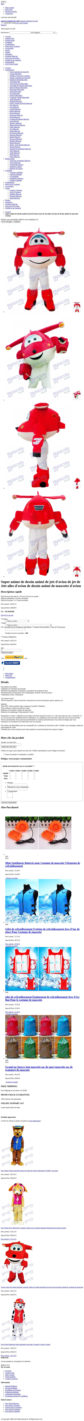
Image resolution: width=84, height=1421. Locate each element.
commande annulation (12, 1394)
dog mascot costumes (12, 1405)
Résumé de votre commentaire (18, 787)
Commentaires (10, 677)
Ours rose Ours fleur (12, 58)
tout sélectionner (35, 1121)
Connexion (9, 13)
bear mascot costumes (12, 1409)
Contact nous (9, 1373)
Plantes (7, 52)
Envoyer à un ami (7, 615)
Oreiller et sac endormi (13, 60)
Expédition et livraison (13, 1390)
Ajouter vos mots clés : (9, 742)
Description (9, 673)
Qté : (2, 648)
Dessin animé (10, 40)
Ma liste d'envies (11, 12)
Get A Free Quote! (21, 23)
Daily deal (8, 10)
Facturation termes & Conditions (16, 1396)
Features (9, 62)
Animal (9, 38)
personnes (8, 54)
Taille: (3, 623)
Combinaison (9, 44)
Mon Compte (9, 1375)
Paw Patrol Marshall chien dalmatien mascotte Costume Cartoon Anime (25, 1344)
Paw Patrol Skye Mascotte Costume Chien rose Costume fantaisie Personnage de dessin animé (33, 1228)
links (2, 4)
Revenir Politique (11, 1388)
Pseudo (10, 783)
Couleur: (4, 619)
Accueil (8, 212)
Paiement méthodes (12, 1392)
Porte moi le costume (12, 46)
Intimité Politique (11, 1386)
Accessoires (9, 48)
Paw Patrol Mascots (12, 1403)
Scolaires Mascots (11, 56)
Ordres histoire (10, 1377)
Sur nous (8, 1371)
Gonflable (8, 42)
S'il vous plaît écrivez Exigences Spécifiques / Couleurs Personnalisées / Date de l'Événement (33, 627)
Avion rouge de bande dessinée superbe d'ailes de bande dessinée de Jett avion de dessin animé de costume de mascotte (42, 1287)
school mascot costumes (13, 1407)
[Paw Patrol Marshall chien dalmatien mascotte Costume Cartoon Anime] (17, 1341)
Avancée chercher (11, 1379)
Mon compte (9, 8)
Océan (7, 50)
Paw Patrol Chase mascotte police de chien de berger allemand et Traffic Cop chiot (29, 1171)
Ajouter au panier (11, 878)
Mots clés (8, 675)
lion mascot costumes (12, 1411)
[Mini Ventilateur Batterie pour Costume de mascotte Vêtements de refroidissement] (38, 854)
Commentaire (12, 791)
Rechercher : (5, 32)
